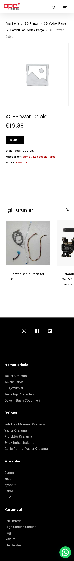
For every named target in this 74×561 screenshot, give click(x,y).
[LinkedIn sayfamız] (49, 331)
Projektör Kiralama (18, 436)
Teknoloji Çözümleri (19, 394)
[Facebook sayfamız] (37, 331)
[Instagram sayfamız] (24, 331)
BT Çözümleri (14, 388)
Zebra (8, 491)
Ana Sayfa (12, 23)
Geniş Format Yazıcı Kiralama (26, 449)
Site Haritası (13, 545)
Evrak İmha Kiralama (19, 443)
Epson (8, 479)
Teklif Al (14, 140)
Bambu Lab (23, 162)
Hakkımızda (13, 521)
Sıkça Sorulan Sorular (20, 527)
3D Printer (31, 23)
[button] (65, 552)
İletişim (9, 539)
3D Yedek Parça (55, 23)
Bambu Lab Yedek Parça (27, 30)
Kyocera (10, 485)
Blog (7, 533)
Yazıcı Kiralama (15, 376)
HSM (7, 497)
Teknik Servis (13, 382)
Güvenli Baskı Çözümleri (22, 400)
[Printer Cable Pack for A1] (29, 243)
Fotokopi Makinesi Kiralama (24, 424)
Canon (9, 473)
